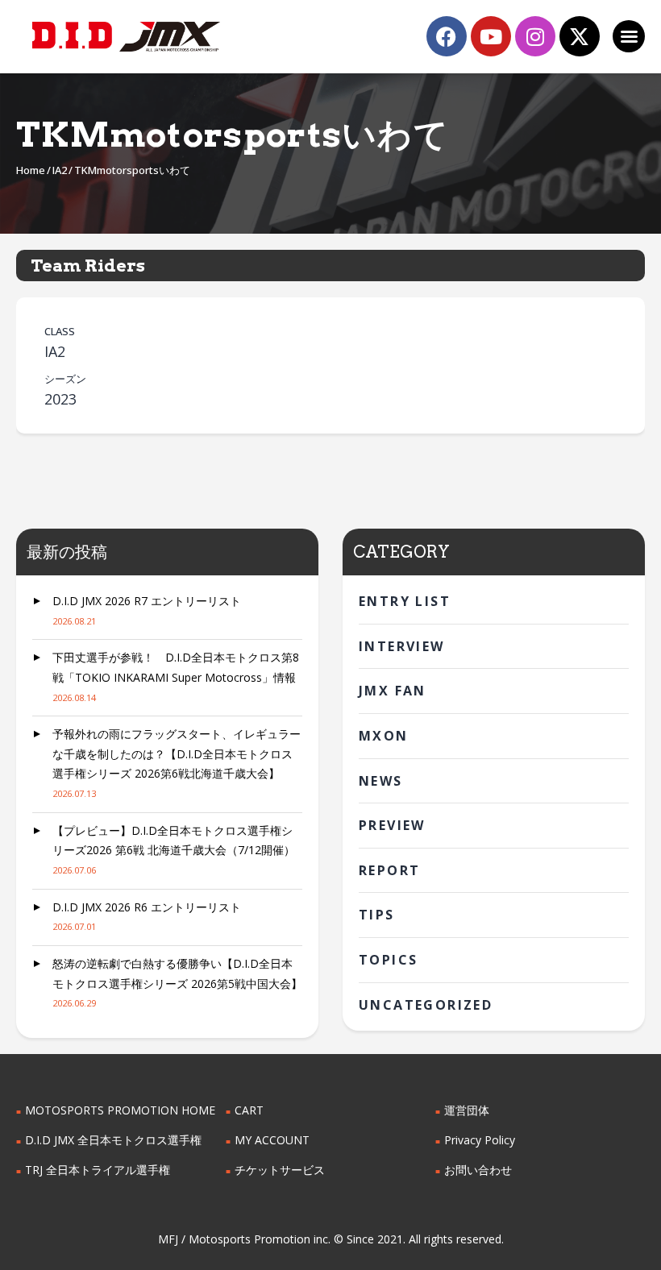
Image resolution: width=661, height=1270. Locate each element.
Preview (392, 825)
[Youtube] (491, 36)
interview (402, 646)
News (381, 781)
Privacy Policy (479, 1140)
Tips (377, 914)
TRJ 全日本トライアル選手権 (97, 1169)
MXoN (384, 736)
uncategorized (426, 1005)
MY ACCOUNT (272, 1140)
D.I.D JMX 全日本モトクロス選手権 (113, 1140)
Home (30, 170)
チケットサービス (280, 1169)
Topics (388, 960)
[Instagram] (535, 36)
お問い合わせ (478, 1169)
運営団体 (466, 1110)
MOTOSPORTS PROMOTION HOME (120, 1110)
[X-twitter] (579, 36)
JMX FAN (392, 690)
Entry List (405, 601)
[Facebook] (446, 36)
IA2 (59, 170)
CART (249, 1110)
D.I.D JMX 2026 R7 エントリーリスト (146, 600)
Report (389, 870)
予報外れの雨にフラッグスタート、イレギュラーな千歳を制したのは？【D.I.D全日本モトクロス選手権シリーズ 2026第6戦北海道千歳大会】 (176, 753)
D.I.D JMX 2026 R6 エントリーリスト (146, 907)
